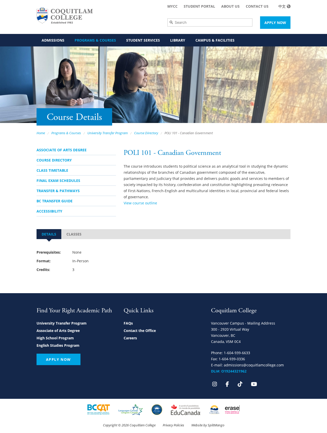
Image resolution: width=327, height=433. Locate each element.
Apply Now (275, 22)
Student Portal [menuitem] (199, 6)
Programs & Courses (66, 133)
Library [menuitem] (177, 40)
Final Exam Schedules (58, 180)
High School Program (55, 338)
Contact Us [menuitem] (257, 6)
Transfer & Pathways (58, 190)
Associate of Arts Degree (62, 149)
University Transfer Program (107, 133)
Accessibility (49, 211)
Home (41, 133)
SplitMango (216, 425)
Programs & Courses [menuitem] (95, 40)
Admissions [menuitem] (53, 40)
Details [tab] (49, 234)
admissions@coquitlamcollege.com (254, 365)
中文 (282, 6)
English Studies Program (58, 345)
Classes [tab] (73, 234)
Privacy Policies (173, 425)
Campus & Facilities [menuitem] (215, 40)
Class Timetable (52, 170)
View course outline (140, 203)
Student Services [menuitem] (143, 40)
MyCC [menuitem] (172, 6)
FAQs (128, 323)
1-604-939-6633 (237, 352)
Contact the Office (140, 330)
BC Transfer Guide (55, 201)
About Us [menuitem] (230, 6)
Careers (130, 338)
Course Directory (146, 133)
